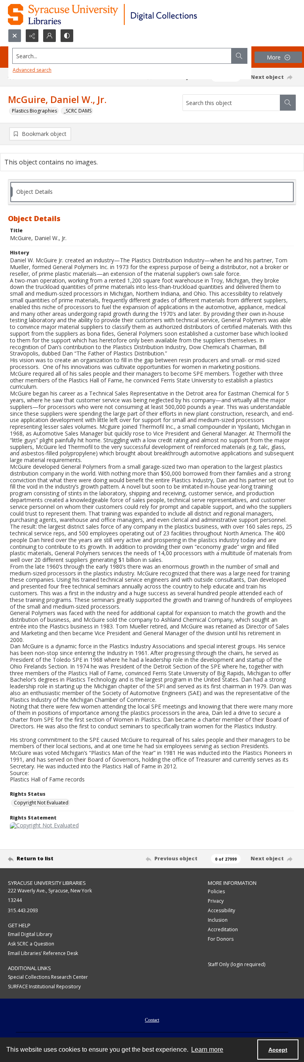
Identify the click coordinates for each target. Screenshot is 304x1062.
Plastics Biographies (34, 110)
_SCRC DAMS (77, 110)
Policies (216, 891)
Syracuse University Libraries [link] (47, 882)
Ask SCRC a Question (31, 943)
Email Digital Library (30, 934)
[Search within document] (288, 103)
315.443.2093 (23, 910)
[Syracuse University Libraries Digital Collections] (125, 14)
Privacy (216, 901)
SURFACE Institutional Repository (44, 986)
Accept (277, 1050)
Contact (152, 1020)
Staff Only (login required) (236, 964)
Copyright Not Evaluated (41, 802)
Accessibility (221, 910)
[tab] (152, 192)
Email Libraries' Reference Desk (43, 953)
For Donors (221, 939)
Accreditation (223, 929)
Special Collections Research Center (48, 977)
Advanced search (32, 70)
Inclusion (218, 920)
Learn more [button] (207, 1049)
